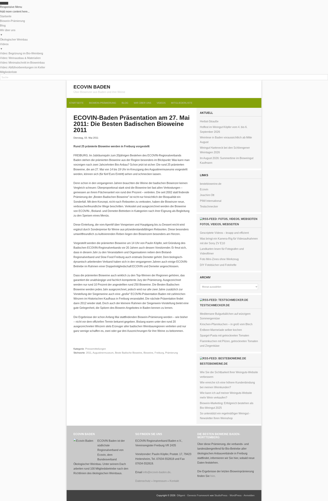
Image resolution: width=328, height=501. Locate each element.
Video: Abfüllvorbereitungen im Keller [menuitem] (22, 67)
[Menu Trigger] (4, 3)
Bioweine (148, 352)
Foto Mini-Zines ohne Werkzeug (219, 259)
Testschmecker (209, 206)
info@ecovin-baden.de (156, 472)
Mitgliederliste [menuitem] (8, 72)
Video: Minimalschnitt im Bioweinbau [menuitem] (22, 62)
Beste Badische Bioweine (128, 352)
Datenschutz (143, 480)
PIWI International (210, 200)
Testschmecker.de (215, 305)
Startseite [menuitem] (5, 16)
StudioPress (220, 495)
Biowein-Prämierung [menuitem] (12, 20)
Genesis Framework (198, 495)
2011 (88, 352)
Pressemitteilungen (95, 348)
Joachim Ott (207, 195)
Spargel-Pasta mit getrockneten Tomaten (224, 335)
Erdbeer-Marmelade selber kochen (221, 329)
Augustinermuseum (103, 352)
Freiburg (159, 352)
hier (212, 476)
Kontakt (174, 480)
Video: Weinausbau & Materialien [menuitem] (20, 58)
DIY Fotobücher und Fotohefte (218, 264)
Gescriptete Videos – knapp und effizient (224, 232)
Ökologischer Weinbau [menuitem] (14, 39)
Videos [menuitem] (4, 46)
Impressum (160, 480)
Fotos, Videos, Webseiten (219, 224)
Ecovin (204, 189)
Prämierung (171, 352)
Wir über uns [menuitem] (7, 32)
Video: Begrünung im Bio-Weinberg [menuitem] (21, 53)
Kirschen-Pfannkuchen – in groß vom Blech (226, 324)
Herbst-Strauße (209, 121)
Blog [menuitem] (3, 25)
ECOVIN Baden (91, 87)
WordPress (236, 495)
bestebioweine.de (210, 183)
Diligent (181, 495)
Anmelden (249, 495)
